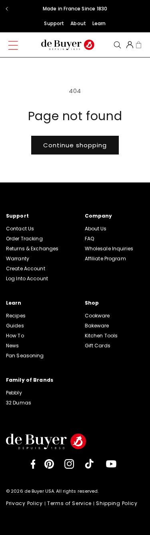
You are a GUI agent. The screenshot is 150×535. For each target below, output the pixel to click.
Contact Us (20, 228)
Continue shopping (75, 145)
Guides (15, 325)
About (78, 23)
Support (54, 23)
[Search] (117, 45)
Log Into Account (27, 278)
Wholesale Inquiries (109, 248)
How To (15, 335)
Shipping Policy (117, 503)
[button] (18, 43)
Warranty (17, 258)
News (12, 345)
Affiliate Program (105, 258)
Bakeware (97, 325)
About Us (96, 228)
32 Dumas (18, 402)
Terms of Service (69, 503)
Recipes (16, 315)
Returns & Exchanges (32, 248)
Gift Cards (97, 345)
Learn (99, 23)
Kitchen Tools (101, 335)
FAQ (89, 238)
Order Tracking (24, 238)
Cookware (97, 315)
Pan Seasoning (25, 355)
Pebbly (14, 392)
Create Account (25, 268)
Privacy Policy (24, 503)
